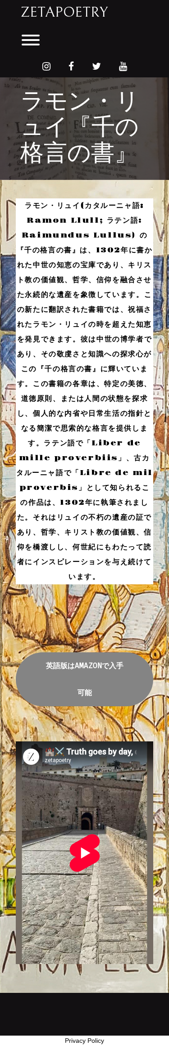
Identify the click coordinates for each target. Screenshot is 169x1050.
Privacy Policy (84, 1040)
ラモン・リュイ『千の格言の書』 (79, 128)
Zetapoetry (64, 12)
